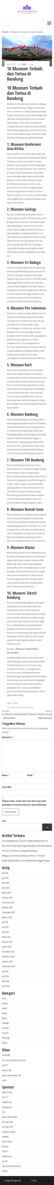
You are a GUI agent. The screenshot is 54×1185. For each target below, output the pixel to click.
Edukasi (15, 703)
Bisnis (4, 998)
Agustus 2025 (7, 917)
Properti (5, 1032)
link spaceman (7, 1121)
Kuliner (4, 1013)
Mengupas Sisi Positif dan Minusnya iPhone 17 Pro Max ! (23, 855)
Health (4, 1008)
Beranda (5, 31)
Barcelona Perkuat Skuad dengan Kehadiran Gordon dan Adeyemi (27, 845)
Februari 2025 (7, 941)
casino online (7, 1141)
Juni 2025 (5, 927)
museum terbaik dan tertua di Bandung (21, 707)
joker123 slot (7, 1092)
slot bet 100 (6, 1070)
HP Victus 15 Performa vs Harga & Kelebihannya (20, 850)
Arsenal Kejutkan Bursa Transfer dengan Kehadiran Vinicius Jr (25, 840)
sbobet (5, 1171)
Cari (4, 820)
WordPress (26, 1180)
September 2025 (8, 912)
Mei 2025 (5, 932)
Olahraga (5, 1023)
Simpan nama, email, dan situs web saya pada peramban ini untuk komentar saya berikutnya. (24, 802)
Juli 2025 (5, 922)
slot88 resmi (7, 1102)
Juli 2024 (5, 971)
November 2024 (8, 956)
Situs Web (6, 787)
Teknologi (5, 1037)
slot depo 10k (7, 1126)
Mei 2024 (5, 981)
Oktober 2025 (7, 907)
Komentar (7, 737)
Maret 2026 (6, 892)
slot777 (5, 1065)
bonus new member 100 (11, 1075)
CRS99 (4, 1151)
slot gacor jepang (8, 1131)
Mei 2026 (5, 882)
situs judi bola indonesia (11, 1166)
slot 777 (5, 1097)
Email (30, 775)
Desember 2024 (8, 951)
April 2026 (5, 887)
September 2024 (8, 966)
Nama (5, 775)
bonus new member (10, 1116)
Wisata (4, 1042)
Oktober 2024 (7, 961)
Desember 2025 (8, 902)
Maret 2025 (6, 936)
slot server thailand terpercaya (14, 1060)
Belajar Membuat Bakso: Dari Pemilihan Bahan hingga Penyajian (26, 860)
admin (24, 64)
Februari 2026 (7, 897)
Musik (4, 1018)
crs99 (4, 1080)
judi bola (5, 1146)
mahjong (5, 1136)
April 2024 (5, 986)
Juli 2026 (5, 872)
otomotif (5, 1027)
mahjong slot (7, 1107)
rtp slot (4, 1161)
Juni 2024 (5, 976)
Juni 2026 (5, 877)
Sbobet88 (6, 1055)
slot (3, 1111)
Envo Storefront (43, 1180)
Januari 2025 (6, 946)
